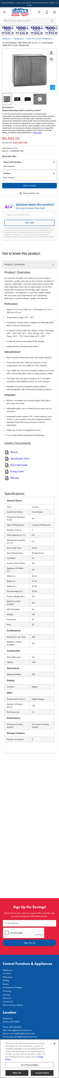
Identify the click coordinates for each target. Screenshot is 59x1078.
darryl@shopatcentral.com (20, 1030)
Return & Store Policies (13, 1005)
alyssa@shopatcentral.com (25, 1036)
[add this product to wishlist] (51, 59)
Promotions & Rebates (12, 987)
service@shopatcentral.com (22, 1033)
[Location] (39, 12)
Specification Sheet (19, 458)
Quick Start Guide (18, 465)
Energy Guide (17, 471)
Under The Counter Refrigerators (39, 39)
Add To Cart (29, 186)
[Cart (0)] (54, 12)
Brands (6, 984)
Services (6, 994)
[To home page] (20, 12)
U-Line (15, 148)
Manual (14, 452)
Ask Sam (29, 223)
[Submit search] (52, 20)
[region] (29, 1058)
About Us (7, 998)
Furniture (7, 973)
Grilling (6, 980)
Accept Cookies (42, 1073)
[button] (4, 12)
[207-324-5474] (47, 12)
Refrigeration (19, 39)
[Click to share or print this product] (51, 53)
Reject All (17, 1073)
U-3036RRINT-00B (16, 151)
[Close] (55, 1044)
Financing (7, 991)
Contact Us (8, 1001)
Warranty (14, 478)
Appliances (6, 39)
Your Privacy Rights (29, 1065)
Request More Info (31, 193)
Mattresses (7, 977)
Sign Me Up (29, 942)
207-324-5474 (15, 1027)
